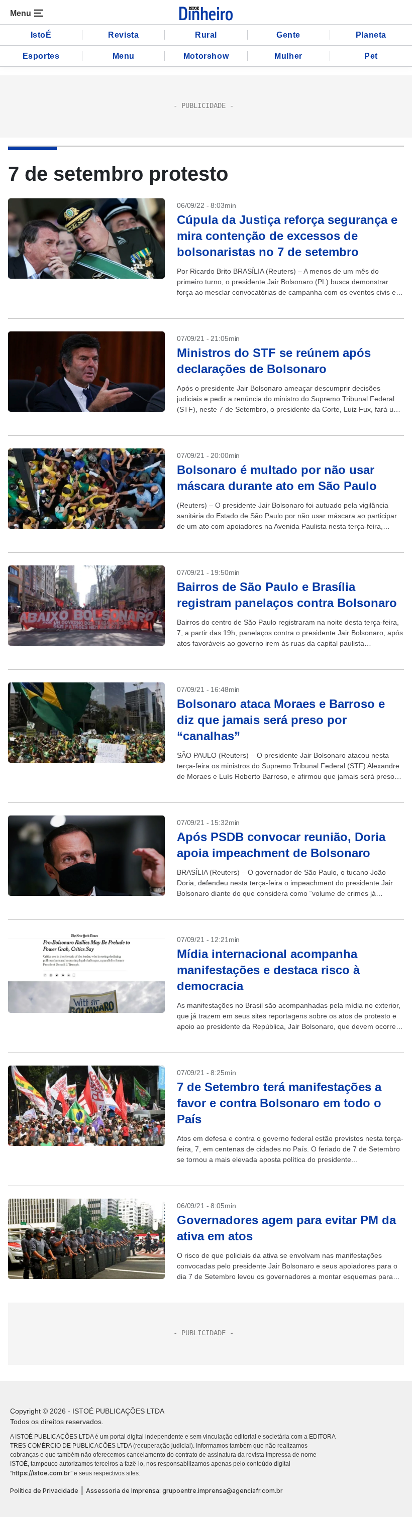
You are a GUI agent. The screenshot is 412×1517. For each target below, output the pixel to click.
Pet (371, 56)
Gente (288, 35)
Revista (123, 35)
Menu (124, 56)
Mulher (288, 56)
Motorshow (206, 56)
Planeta (371, 35)
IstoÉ (41, 35)
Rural (206, 35)
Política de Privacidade (44, 1490)
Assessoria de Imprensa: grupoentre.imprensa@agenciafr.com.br (184, 1490)
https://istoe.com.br (41, 1473)
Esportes (41, 56)
